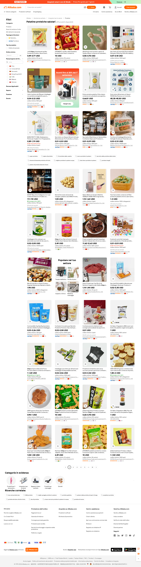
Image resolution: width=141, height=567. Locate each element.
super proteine (34, 156)
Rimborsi (88, 524)
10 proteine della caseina (65, 156)
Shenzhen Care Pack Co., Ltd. (36, 334)
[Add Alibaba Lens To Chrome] (32, 550)
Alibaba (28, 18)
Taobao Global (78, 558)
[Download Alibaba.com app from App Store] (116, 550)
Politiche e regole (36, 533)
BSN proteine (29, 495)
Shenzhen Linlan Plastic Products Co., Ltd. (67, 377)
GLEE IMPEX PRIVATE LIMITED (36, 378)
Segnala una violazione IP (93, 527)
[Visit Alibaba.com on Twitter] (122, 535)
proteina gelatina (67, 495)
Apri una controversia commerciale (96, 520)
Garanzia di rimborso (37, 516)
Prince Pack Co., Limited (117, 62)
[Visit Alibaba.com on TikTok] (134, 535)
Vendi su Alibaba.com (120, 513)
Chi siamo (7, 509)
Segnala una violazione (92, 531)
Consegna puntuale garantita (40, 520)
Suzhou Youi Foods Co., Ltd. (118, 205)
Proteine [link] (67, 18)
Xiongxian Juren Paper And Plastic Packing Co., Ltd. (122, 291)
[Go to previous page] (65, 467)
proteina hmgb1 (106, 160)
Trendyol (91, 558)
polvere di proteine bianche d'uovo (39, 164)
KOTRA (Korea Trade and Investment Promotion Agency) (67, 60)
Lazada (70, 558)
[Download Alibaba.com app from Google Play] (130, 550)
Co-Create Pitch (9, 516)
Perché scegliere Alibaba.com (13, 513)
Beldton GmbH (87, 102)
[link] (138, 548)
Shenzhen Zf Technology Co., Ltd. (92, 145)
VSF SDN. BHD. (114, 334)
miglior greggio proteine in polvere (47, 495)
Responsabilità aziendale (11, 520)
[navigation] (14, 243)
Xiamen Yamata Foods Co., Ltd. (36, 291)
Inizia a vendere (118, 516)
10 (92, 467)
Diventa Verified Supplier (121, 524)
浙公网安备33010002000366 (102, 564)
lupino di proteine (48, 156)
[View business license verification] (88, 564)
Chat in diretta (90, 516)
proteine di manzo (79, 499)
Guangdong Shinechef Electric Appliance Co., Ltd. (39, 207)
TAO (85, 558)
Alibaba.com (105, 549)
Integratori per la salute (55, 18)
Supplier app (72, 549)
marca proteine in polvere (84, 156)
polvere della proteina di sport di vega (87, 495)
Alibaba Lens (13, 549)
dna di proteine (35, 499)
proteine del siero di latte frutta (16, 499)
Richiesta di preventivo (65, 516)
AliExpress (43, 558)
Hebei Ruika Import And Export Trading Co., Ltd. (95, 377)
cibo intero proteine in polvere (88, 160)
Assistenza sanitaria (39, 18)
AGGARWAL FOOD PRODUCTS (64, 247)
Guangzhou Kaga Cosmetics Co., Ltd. (93, 203)
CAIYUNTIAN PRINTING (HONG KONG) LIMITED (39, 250)
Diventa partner (118, 527)
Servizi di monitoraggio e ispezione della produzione (43, 528)
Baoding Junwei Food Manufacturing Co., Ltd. (95, 247)
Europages (98, 558)
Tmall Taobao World (61, 558)
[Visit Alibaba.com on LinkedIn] (118, 535)
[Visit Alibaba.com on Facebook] (115, 535)
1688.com (51, 558)
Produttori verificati (64, 513)
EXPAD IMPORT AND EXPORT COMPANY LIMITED (67, 203)
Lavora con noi (8, 524)
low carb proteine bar (14, 495)
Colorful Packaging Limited (63, 334)
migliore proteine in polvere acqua (65, 160)
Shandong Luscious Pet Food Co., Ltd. (121, 378)
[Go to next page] (96, 467)
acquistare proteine (108, 495)
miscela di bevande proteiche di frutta (40, 160)
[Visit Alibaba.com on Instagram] (126, 535)
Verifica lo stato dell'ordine (121, 520)
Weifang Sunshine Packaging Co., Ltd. (121, 145)
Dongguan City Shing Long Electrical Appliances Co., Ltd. (122, 102)
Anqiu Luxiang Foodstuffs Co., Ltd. (93, 291)
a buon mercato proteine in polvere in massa (57, 499)
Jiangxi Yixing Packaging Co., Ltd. (120, 251)
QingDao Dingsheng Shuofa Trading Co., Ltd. (39, 419)
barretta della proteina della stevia (106, 156)
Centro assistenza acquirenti (94, 513)
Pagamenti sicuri (36, 513)
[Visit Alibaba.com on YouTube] (130, 535)
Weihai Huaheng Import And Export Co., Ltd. (39, 60)
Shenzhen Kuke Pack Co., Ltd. (36, 105)
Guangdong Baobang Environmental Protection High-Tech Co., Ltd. (95, 337)
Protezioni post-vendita (38, 524)
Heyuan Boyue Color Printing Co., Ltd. (66, 145)
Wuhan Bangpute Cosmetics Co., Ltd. (38, 149)
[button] (85, 7)
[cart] (110, 7)
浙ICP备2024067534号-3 (119, 564)
